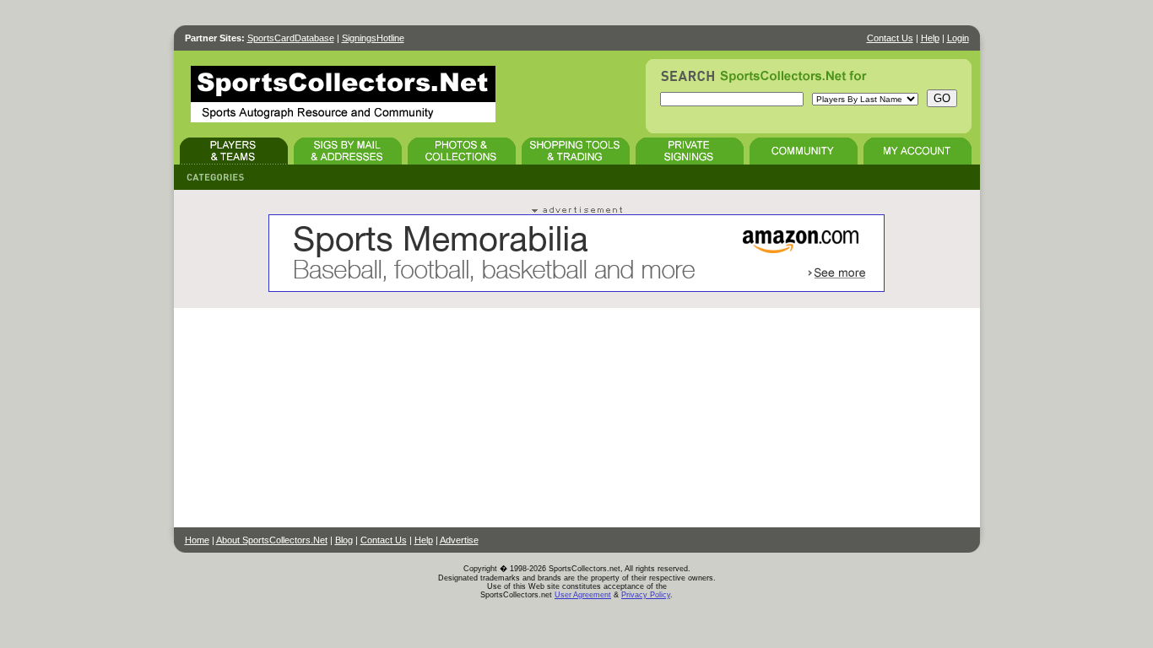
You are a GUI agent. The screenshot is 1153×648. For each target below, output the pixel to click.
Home (197, 540)
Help (930, 38)
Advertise (459, 540)
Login (958, 38)
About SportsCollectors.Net (271, 540)
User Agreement (583, 595)
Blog (344, 540)
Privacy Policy (645, 595)
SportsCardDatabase (290, 38)
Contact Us (890, 38)
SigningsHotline (373, 38)
